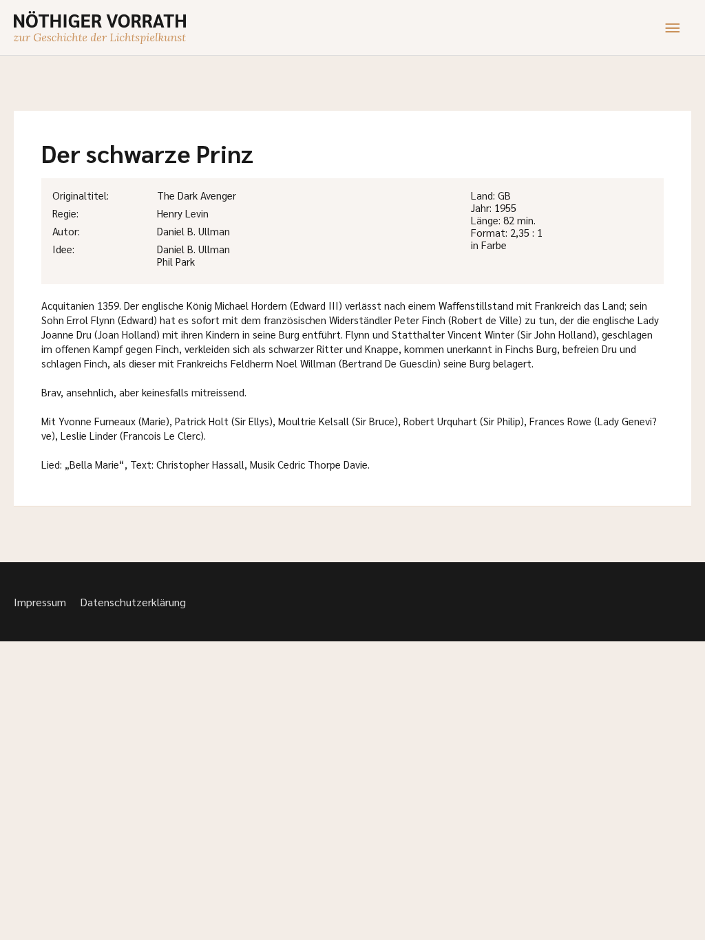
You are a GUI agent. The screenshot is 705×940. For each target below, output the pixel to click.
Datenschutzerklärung (133, 602)
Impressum (40, 602)
